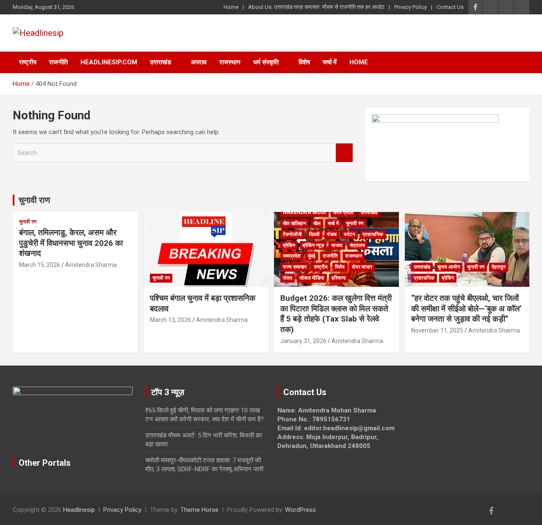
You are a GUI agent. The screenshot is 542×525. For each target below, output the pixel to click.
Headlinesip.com (108, 62)
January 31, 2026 (303, 341)
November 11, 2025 (437, 330)
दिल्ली (314, 234)
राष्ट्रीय (27, 62)
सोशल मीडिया (311, 278)
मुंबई (311, 256)
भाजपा (337, 245)
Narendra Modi (304, 212)
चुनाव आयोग (448, 267)
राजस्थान (230, 62)
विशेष (304, 62)
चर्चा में (330, 62)
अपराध (199, 62)
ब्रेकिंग (289, 245)
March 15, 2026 (39, 264)
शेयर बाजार (362, 267)
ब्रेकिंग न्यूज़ (313, 245)
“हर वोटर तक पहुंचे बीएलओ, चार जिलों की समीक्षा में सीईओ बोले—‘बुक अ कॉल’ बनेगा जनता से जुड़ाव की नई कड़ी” (466, 308)
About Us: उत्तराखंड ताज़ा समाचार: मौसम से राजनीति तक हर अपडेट (316, 7)
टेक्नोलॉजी (292, 234)
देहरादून (499, 267)
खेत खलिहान (294, 223)
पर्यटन (349, 234)
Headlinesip (79, 510)
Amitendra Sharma (91, 264)
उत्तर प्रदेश (343, 212)
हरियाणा (339, 278)
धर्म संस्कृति (266, 62)
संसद (287, 278)
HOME (358, 62)
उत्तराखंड (160, 62)
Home (231, 7)
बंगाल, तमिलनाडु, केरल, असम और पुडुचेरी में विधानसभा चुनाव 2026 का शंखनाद (71, 243)
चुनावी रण (27, 222)
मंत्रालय (357, 245)
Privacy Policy (410, 7)
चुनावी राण (34, 200)
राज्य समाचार (295, 267)
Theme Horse (199, 510)
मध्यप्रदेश (292, 256)
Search (344, 152)
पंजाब (332, 234)
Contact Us (450, 7)
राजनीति (58, 62)
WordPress (300, 510)
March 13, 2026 (170, 319)
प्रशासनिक (372, 234)
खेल (317, 223)
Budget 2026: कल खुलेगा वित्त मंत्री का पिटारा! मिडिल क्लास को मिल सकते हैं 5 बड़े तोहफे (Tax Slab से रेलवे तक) (336, 313)
